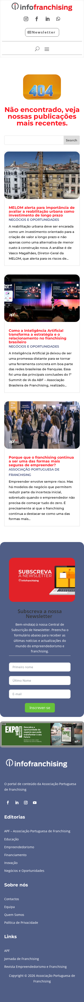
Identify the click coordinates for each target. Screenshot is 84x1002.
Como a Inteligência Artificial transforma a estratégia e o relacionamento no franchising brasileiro (37, 336)
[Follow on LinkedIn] (47, 18)
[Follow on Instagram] (26, 18)
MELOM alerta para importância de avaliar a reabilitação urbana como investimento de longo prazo (42, 211)
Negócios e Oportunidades (34, 220)
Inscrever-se (40, 707)
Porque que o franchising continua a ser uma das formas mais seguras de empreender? (41, 461)
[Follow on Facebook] (36, 18)
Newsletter (44, 32)
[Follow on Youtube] (34, 802)
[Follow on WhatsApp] (58, 18)
